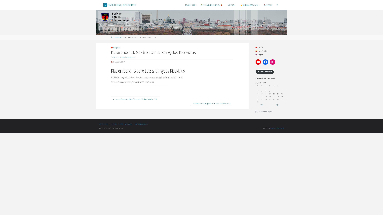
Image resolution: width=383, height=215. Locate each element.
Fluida (272, 128)
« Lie (261, 105)
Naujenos (118, 37)
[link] (277, 5)
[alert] (270, 111)
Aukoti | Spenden (265, 72)
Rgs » (278, 105)
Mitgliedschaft (141, 124)
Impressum (103, 124)
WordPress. (280, 128)
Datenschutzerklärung (122, 124)
